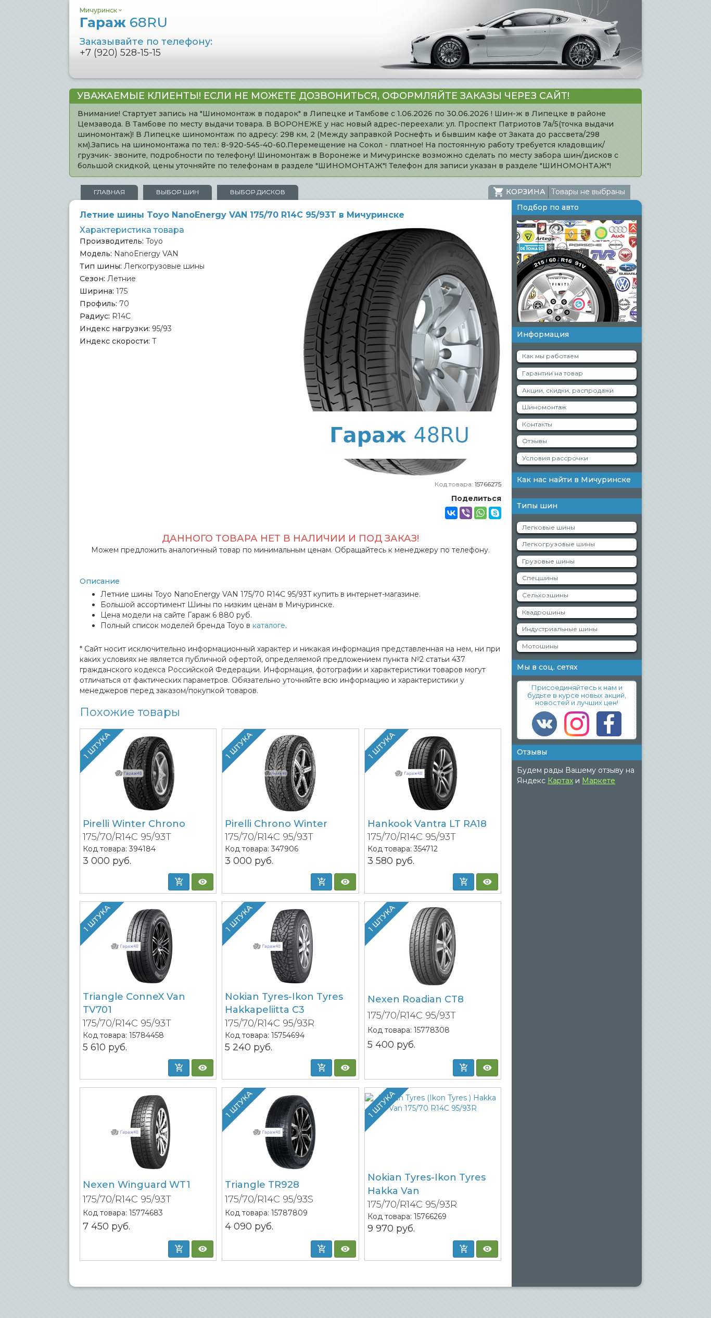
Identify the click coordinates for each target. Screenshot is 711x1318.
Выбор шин (177, 192)
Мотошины (540, 646)
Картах (560, 780)
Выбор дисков (257, 192)
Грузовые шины (548, 561)
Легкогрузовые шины (558, 544)
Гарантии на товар (552, 373)
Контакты (537, 424)
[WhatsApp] (480, 513)
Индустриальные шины (560, 629)
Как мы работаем (550, 356)
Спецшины (540, 578)
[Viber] (466, 513)
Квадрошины (543, 612)
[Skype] (495, 513)
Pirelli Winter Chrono (134, 824)
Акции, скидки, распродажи (568, 390)
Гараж (124, 22)
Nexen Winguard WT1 (137, 1184)
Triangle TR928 (262, 1184)
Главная (109, 192)
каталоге (268, 625)
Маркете (598, 780)
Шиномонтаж (544, 407)
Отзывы (534, 441)
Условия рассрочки (555, 458)
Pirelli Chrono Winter (276, 824)
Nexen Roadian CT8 (415, 999)
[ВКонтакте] (451, 513)
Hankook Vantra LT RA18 (427, 824)
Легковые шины (548, 527)
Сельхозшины (545, 595)
